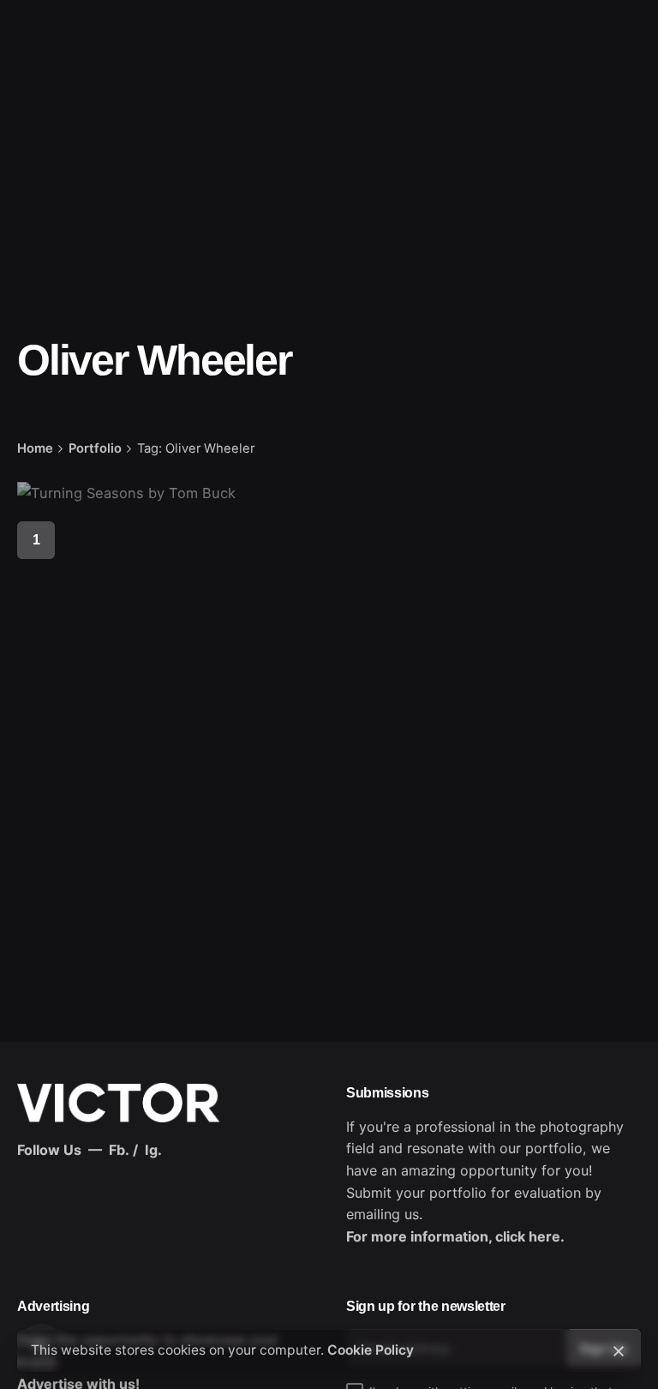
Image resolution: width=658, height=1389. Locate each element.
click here (527, 1236)
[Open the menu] (41, 83)
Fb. (119, 1149)
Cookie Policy (370, 1350)
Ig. (153, 1149)
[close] (618, 1351)
